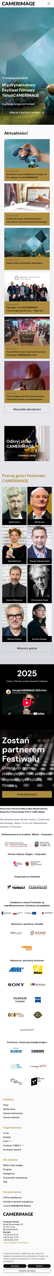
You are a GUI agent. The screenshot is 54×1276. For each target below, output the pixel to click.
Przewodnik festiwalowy (15, 1177)
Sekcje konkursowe (13, 1113)
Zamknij (39, 1266)
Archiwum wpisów (12, 1149)
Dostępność (9, 1173)
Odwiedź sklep (27, 455)
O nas (6, 1133)
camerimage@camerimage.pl (15, 1242)
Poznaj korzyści (27, 794)
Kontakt (7, 1137)
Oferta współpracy (12, 1197)
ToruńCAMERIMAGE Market (17, 1206)
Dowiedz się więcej (27, 1271)
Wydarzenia (9, 1109)
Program (7, 1169)
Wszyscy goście (27, 648)
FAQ (5, 1182)
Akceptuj (15, 1266)
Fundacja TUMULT (12, 1145)
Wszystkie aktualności (27, 409)
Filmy (5, 1105)
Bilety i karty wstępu (13, 1165)
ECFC (6, 1141)
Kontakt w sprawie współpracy (18, 1201)
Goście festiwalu (11, 1117)
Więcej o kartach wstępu (25, 112)
